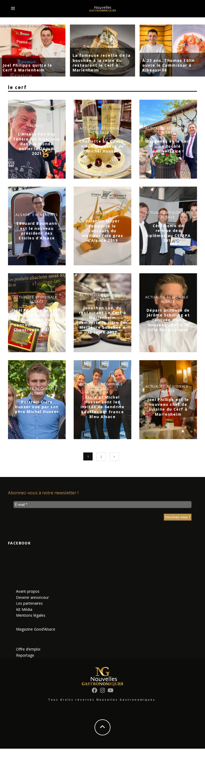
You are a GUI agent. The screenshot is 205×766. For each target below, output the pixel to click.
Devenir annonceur (32, 597)
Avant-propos (28, 591)
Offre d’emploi (28, 649)
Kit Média (24, 609)
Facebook (19, 543)
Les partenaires (29, 603)
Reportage (25, 655)
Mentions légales (30, 615)
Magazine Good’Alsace (35, 629)
